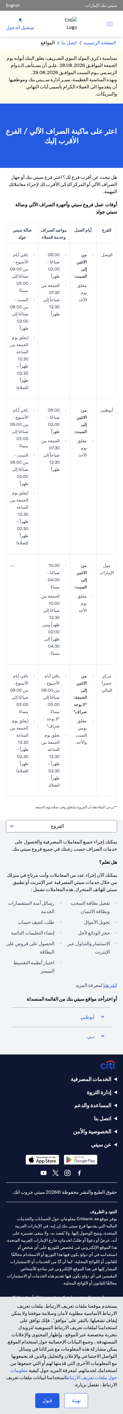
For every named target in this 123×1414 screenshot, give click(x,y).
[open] (109, 23)
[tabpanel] (61, 943)
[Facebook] (79, 1172)
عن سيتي (101, 1144)
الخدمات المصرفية (91, 1079)
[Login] (20, 20)
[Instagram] (67, 1172)
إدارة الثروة (99, 1092)
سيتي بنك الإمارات (101, 5)
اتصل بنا (102, 1118)
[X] (55, 1172)
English (13, 5)
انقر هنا (110, 985)
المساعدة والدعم (92, 1105)
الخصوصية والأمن (92, 1131)
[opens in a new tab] (80, 1160)
